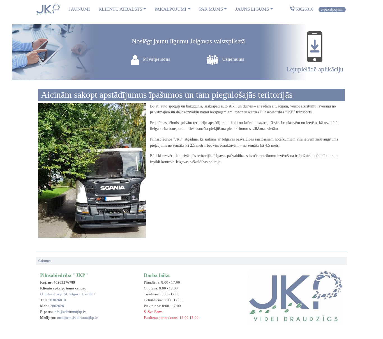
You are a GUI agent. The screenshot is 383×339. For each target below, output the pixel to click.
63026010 (304, 9)
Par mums (211, 9)
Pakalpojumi (170, 9)
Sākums (44, 261)
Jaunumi (79, 9)
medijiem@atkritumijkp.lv (77, 317)
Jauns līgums (252, 9)
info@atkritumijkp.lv (70, 312)
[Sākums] (48, 9)
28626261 (58, 306)
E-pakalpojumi (332, 9)
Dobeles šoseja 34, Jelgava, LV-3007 (67, 294)
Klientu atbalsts (120, 9)
